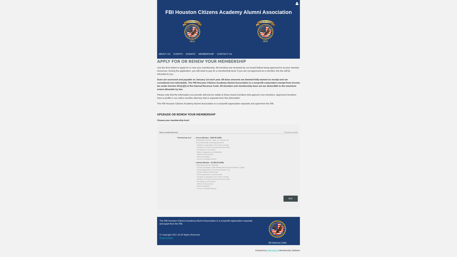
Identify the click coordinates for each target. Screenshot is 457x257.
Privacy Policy (166, 237)
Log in (297, 4)
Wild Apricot (272, 250)
